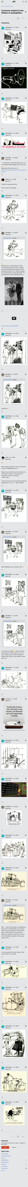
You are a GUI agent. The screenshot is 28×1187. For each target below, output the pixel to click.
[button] (26, 12)
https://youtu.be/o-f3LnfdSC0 (9, 326)
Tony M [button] (6, 457)
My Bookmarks (14, 1160)
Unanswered (14, 1168)
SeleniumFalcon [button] (8, 27)
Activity (3, 1158)
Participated (4, 1166)
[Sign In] (25, 1)
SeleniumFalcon (8, 238)
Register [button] (14, 1147)
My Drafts (14, 1164)
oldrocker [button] (7, 179)
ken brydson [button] (8, 698)
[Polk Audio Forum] (14, 1)
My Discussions (5, 1162)
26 (23, 18)
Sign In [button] (5, 1147)
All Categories (4, 1153)
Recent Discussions (6, 1156)
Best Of (3, 1170)
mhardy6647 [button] (8, 157)
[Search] (23, 1)
